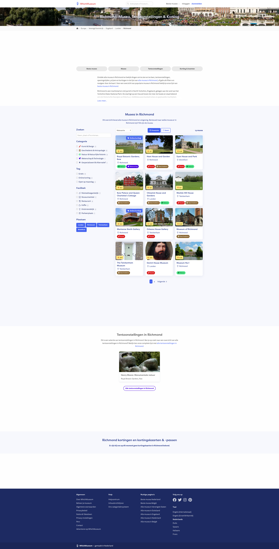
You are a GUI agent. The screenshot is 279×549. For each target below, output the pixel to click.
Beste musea (172, 3)
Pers (78, 521)
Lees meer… (102, 100)
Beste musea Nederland (150, 499)
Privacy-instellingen (84, 517)
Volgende (161, 281)
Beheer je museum (84, 503)
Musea (123, 69)
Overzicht (155, 130)
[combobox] (139, 3)
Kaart (166, 130)
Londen (80, 225)
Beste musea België (149, 503)
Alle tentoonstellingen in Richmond (139, 388)
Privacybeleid (81, 510)
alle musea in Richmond (148, 80)
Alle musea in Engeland (150, 514)
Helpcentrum (114, 499)
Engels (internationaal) (182, 511)
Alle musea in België (149, 521)
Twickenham (103, 225)
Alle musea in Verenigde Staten (153, 506)
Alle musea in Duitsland (150, 510)
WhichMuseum (88, 3)
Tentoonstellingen (155, 69)
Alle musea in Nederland (151, 517)
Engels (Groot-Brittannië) (183, 515)
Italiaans (176, 530)
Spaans (176, 526)
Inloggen (186, 3)
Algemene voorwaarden (86, 506)
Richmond (91, 225)
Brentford (81, 230)
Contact (79, 525)
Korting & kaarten (187, 69)
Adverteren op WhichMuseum (88, 529)
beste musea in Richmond (107, 86)
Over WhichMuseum (84, 499)
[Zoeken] (128, 4)
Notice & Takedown (84, 514)
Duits (175, 523)
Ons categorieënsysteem (118, 506)
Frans (175, 534)
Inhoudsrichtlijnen (116, 503)
